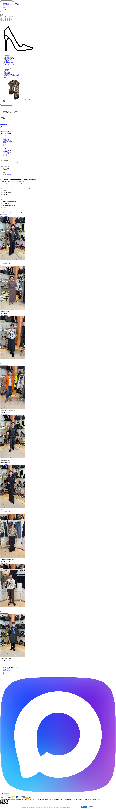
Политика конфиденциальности (9, 672)
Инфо (4, 101)
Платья (6, 70)
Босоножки (7, 56)
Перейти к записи (4, 216)
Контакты (5, 102)
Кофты (6, 69)
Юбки (6, 72)
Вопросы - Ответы (7, 675)
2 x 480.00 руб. (3, 124)
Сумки (4, 77)
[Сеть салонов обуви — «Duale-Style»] (6, 20)
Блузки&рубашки (9, 64)
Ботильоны (7, 59)
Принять (84, 806)
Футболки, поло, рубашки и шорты (12, 75)
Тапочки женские (9, 62)
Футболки (7, 71)
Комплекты (7, 68)
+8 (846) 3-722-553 (6, 669)
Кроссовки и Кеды (9, 57)
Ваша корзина (8, 131)
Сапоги (7, 61)
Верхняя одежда (8, 66)
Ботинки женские (9, 58)
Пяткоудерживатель (7, 174)
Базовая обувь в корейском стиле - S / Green (9, 122)
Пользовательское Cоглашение (9, 673)
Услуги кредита (6, 674)
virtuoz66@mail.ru (6, 670)
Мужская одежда (6, 73)
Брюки (6, 65)
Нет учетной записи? (4, 16)
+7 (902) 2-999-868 (6, 668)
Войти (11, 16)
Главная (4, 22)
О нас (4, 100)
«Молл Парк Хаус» (11, 3)
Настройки (91, 806)
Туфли (6, 55)
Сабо (6, 60)
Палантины (27, 99)
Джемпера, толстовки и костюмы (12, 74)
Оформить (2, 131)
